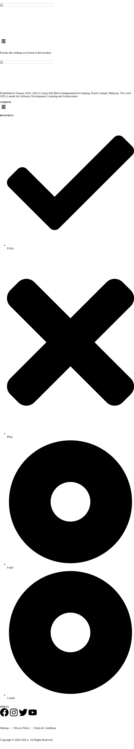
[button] (67, 41)
